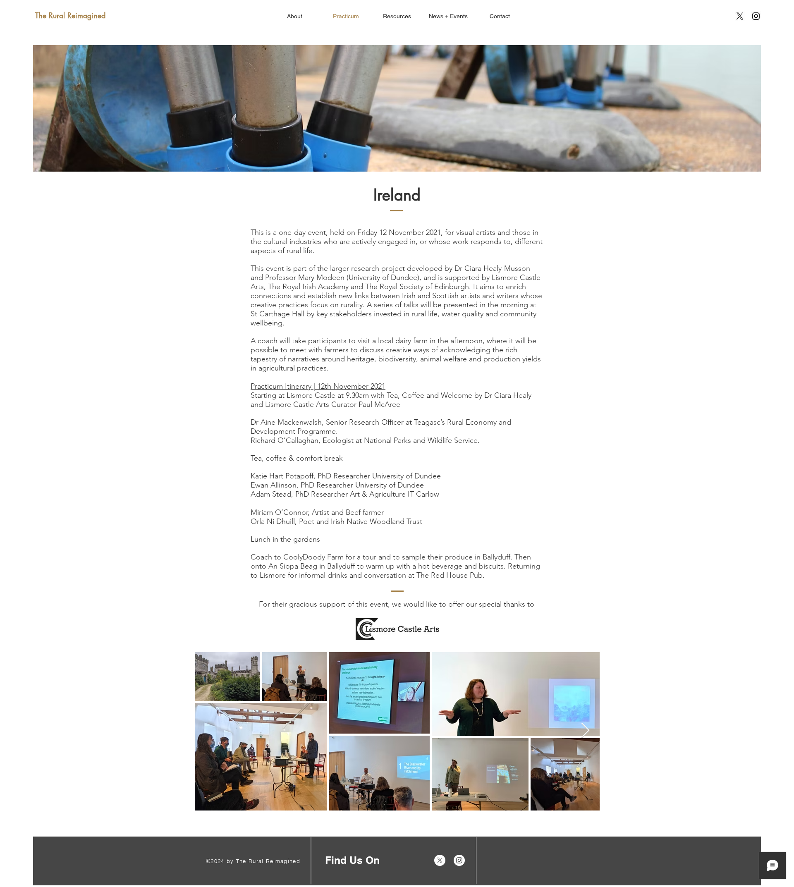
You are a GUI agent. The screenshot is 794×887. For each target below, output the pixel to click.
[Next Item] (585, 731)
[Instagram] (756, 16)
